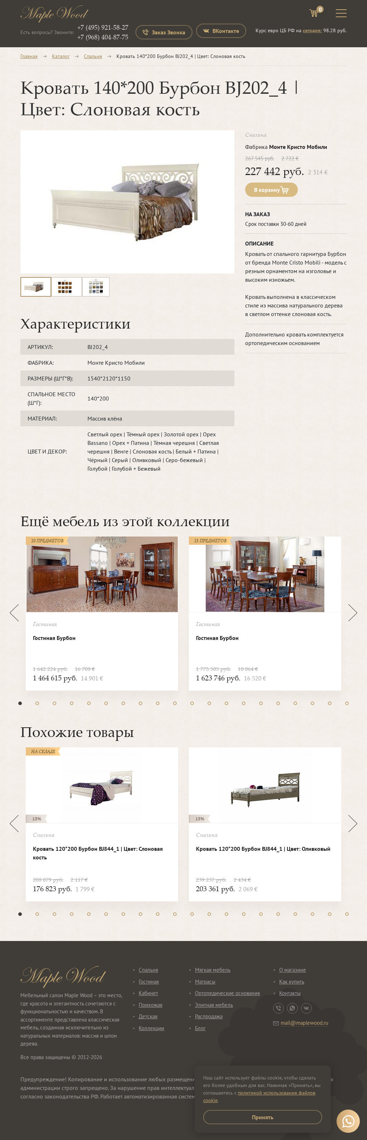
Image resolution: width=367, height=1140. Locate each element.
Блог (200, 1028)
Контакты (290, 993)
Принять (262, 1117)
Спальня (93, 56)
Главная (29, 56)
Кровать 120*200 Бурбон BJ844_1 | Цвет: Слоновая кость (98, 853)
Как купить (291, 981)
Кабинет (148, 993)
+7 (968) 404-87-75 (102, 37)
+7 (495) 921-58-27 (102, 27)
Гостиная (149, 981)
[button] (20, 703)
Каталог (61, 56)
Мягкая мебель (212, 969)
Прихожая (150, 1004)
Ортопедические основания (227, 993)
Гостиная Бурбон (54, 637)
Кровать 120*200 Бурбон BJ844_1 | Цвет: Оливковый (263, 848)
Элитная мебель (214, 1004)
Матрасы (205, 981)
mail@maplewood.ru (304, 1022)
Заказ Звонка (168, 32)
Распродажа (209, 1016)
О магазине (292, 969)
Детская (148, 1016)
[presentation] (14, 612)
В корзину (267, 189)
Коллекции (151, 1028)
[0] (313, 14)
